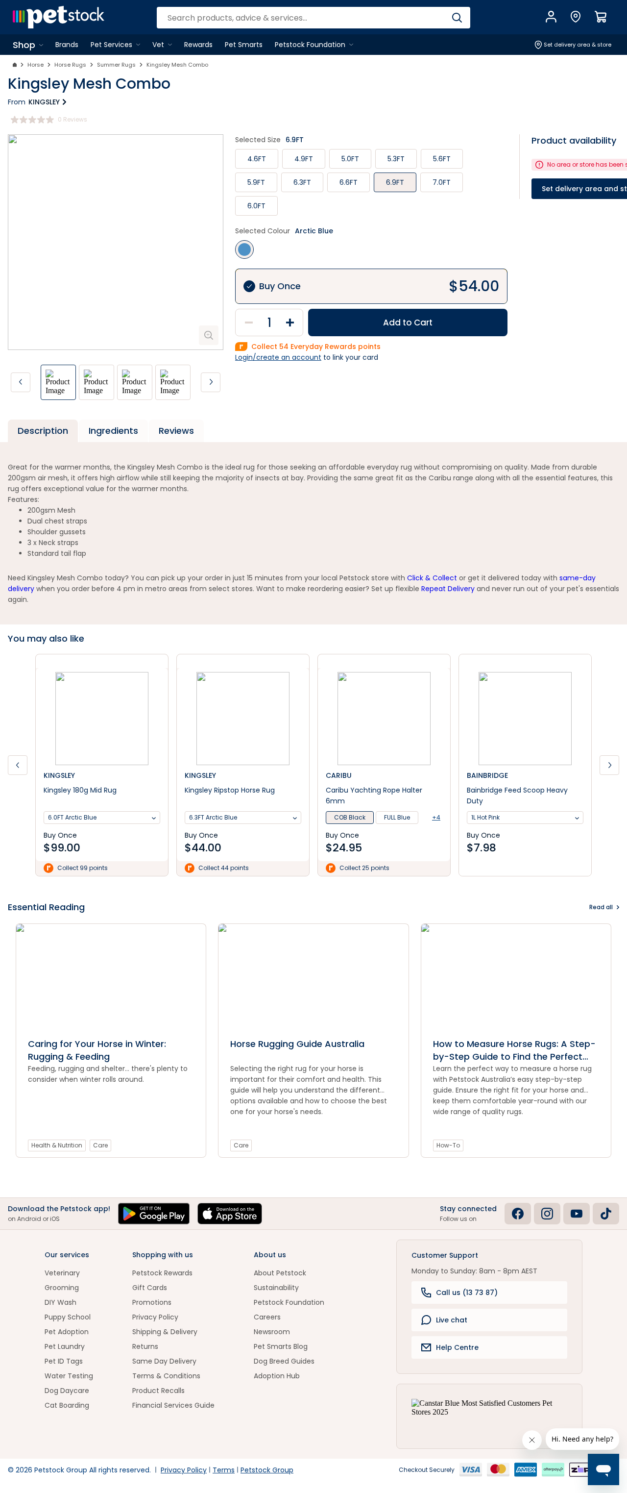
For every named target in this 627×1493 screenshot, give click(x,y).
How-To (448, 1145)
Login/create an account (278, 357)
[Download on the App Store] (229, 1213)
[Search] (457, 17)
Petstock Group (267, 1470)
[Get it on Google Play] (154, 1213)
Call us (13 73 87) (467, 1292)
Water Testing (69, 1376)
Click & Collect (432, 578)
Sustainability (276, 1288)
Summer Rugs (116, 65)
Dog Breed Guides (284, 1361)
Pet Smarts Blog (281, 1346)
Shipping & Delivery (164, 1332)
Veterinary (62, 1273)
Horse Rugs (70, 65)
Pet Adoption (67, 1332)
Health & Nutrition (56, 1145)
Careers (267, 1317)
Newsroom (272, 1332)
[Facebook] (518, 1213)
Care (100, 1145)
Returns (145, 1346)
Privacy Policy (155, 1317)
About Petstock (280, 1273)
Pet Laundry (65, 1346)
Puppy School (68, 1317)
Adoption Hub (277, 1376)
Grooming (62, 1288)
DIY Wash (60, 1302)
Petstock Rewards (162, 1273)
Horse (35, 65)
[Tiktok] (606, 1213)
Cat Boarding (67, 1405)
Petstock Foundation (289, 1302)
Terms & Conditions (166, 1376)
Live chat (451, 1320)
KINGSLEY (44, 102)
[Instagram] (547, 1213)
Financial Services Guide (173, 1405)
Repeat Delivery (448, 589)
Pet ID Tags (64, 1361)
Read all (601, 907)
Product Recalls (158, 1390)
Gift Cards (149, 1288)
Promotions (151, 1302)
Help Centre (457, 1347)
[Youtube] (576, 1213)
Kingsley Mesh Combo (177, 65)
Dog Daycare (67, 1390)
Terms (224, 1470)
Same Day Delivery (164, 1361)
